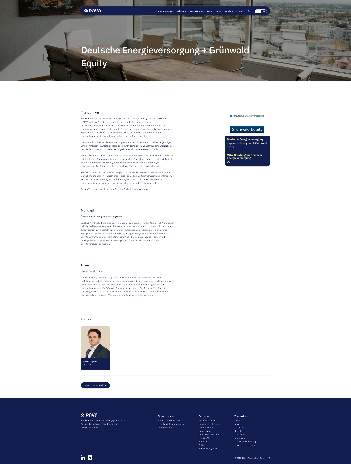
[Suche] (250, 11)
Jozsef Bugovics (91, 361)
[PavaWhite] (92, 10)
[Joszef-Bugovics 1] (95, 327)
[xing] (90, 457)
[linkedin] (83, 457)
